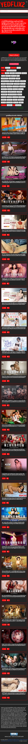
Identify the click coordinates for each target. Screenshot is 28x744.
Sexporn (15, 99)
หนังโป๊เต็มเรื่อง (4, 78)
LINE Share (20, 107)
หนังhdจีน (15, 89)
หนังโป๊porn (23, 81)
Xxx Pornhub (9, 102)
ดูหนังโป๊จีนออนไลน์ (12, 91)
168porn (21, 102)
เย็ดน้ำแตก (8, 75)
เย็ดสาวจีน (24, 73)
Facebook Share (12, 107)
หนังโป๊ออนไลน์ (12, 78)
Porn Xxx (3, 102)
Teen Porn (9, 99)
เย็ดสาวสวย (18, 73)
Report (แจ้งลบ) (14, 55)
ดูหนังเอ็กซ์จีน (4, 94)
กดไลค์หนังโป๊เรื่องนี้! (14, 64)
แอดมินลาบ (9, 105)
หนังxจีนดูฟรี (22, 86)
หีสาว (18, 75)
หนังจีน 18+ (9, 86)
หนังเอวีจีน (23, 83)
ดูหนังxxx (19, 94)
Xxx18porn (4, 99)
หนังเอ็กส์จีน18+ (10, 83)
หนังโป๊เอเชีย (13, 70)
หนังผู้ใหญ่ (3, 86)
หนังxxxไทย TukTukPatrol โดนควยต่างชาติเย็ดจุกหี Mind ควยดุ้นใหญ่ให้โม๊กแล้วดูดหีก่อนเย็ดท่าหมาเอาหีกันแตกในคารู (14, 498)
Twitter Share (4, 107)
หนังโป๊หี (18, 78)
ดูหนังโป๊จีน (19, 91)
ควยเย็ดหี (9, 97)
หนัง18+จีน (21, 89)
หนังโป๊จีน (9, 70)
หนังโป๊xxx (17, 81)
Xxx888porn (21, 97)
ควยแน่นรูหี (4, 97)
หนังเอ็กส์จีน (16, 83)
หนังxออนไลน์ (15, 86)
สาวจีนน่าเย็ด (4, 91)
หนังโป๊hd (3, 83)
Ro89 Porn (20, 99)
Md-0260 (16, 102)
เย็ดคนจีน (13, 75)
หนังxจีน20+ (4, 89)
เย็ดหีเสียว (12, 73)
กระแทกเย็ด (15, 97)
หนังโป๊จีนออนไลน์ (5, 81)
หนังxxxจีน (10, 89)
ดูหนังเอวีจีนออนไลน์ (12, 94)
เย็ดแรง (7, 73)
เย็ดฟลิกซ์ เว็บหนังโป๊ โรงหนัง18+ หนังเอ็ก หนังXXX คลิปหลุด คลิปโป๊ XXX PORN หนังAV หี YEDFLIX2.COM (14, 740)
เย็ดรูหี (3, 75)
